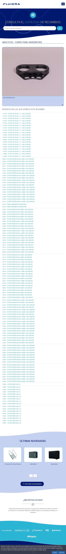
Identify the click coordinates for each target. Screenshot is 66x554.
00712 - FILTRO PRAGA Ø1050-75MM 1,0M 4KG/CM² (17, 255)
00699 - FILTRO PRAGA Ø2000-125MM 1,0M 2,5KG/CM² (18, 233)
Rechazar (61, 552)
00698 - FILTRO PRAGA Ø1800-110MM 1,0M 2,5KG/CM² (18, 231)
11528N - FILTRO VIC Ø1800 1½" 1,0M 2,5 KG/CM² (16, 154)
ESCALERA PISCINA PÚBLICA (13, 464)
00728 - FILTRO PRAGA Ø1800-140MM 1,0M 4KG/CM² (17, 283)
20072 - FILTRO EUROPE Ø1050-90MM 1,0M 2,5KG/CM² (18, 168)
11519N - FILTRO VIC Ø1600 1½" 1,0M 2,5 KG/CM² (16, 132)
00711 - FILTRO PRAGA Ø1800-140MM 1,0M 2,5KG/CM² (18, 249)
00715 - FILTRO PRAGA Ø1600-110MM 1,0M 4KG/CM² (17, 262)
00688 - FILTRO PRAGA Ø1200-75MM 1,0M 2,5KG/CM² (17, 212)
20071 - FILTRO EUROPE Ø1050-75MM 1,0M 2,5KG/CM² (18, 166)
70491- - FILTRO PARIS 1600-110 (11, 401)
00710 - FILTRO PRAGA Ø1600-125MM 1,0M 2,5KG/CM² (18, 247)
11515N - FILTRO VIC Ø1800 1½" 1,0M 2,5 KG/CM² (16, 123)
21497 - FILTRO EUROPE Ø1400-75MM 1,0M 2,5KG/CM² (18, 171)
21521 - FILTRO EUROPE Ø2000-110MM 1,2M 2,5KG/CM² (18, 324)
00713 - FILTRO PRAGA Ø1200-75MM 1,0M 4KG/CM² (17, 257)
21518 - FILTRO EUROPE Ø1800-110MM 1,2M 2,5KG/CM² (18, 316)
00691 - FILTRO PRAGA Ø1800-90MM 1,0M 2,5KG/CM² (17, 219)
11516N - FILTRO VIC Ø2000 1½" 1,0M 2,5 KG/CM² (16, 125)
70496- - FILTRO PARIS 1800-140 (11, 413)
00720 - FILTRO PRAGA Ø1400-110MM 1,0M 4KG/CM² (17, 271)
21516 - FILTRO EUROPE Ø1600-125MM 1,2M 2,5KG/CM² (18, 312)
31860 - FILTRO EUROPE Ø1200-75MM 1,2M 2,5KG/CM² (18, 340)
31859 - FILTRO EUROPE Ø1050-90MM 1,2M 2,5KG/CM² (18, 338)
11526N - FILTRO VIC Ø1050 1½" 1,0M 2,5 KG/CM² (16, 149)
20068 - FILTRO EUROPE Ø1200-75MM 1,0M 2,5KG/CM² (18, 159)
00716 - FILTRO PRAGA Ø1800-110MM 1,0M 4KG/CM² (17, 264)
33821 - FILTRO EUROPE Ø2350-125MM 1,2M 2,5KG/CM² (18, 348)
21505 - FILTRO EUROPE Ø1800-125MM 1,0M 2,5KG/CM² (18, 189)
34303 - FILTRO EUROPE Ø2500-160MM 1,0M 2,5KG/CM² (18, 367)
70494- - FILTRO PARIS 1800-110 (11, 409)
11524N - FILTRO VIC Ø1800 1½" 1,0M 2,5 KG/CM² (16, 144)
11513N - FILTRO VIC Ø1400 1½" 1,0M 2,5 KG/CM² (16, 118)
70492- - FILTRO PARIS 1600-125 (11, 403)
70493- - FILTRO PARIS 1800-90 (11, 406)
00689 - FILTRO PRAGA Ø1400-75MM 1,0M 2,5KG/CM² (17, 214)
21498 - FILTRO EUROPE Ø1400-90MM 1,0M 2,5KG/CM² (18, 173)
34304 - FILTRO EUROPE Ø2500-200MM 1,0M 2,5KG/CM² (18, 369)
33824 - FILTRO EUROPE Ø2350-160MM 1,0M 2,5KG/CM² (18, 355)
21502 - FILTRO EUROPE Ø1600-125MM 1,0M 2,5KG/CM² (18, 182)
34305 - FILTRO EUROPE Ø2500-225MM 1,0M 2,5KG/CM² (18, 372)
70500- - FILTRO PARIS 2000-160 (11, 423)
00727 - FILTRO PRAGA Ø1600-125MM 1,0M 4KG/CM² (17, 281)
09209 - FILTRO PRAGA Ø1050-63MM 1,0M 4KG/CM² (17, 288)
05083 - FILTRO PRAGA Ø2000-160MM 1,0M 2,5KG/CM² (18, 252)
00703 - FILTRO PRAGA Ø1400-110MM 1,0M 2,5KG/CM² (18, 238)
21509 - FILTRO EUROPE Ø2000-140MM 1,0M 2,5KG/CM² (18, 199)
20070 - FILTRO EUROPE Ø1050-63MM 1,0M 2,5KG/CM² (18, 164)
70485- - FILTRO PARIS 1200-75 (11, 387)
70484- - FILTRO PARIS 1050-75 (11, 384)
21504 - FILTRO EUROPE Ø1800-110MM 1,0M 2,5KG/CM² (18, 187)
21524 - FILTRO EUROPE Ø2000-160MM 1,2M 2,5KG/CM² (18, 331)
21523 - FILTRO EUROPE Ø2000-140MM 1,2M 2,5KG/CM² (18, 328)
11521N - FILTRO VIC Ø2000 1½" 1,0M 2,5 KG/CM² (16, 137)
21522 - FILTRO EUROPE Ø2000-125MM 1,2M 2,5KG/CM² (18, 326)
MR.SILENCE (54, 464)
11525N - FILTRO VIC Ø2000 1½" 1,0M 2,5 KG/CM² (16, 147)
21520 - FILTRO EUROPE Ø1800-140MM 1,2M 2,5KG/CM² (18, 321)
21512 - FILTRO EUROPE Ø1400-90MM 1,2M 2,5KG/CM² (18, 302)
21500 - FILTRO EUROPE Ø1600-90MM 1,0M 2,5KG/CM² (18, 178)
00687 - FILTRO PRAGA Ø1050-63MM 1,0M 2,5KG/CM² (17, 209)
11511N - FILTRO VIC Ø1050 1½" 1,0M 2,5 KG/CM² (16, 114)
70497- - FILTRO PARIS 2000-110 (11, 416)
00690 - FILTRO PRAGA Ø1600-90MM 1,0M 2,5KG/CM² (17, 216)
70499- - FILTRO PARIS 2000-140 (11, 420)
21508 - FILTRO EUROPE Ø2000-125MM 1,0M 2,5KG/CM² (18, 197)
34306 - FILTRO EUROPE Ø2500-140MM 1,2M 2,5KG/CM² (18, 374)
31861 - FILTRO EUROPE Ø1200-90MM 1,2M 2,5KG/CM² (18, 342)
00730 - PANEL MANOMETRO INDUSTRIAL (14, 207)
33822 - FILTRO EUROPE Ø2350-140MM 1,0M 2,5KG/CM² (18, 350)
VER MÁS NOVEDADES (33, 484)
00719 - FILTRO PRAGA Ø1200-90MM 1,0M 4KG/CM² (17, 269)
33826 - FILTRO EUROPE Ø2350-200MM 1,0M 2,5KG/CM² (18, 359)
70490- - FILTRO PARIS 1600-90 (11, 399)
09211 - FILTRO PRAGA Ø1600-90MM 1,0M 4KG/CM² (17, 292)
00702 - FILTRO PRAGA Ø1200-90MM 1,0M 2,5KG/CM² (17, 235)
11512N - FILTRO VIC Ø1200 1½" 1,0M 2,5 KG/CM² (16, 116)
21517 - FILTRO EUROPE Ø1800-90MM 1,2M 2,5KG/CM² (18, 314)
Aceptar (55, 552)
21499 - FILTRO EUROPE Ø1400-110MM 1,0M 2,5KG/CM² (18, 175)
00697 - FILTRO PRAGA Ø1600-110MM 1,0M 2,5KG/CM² (18, 228)
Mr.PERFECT (33, 464)
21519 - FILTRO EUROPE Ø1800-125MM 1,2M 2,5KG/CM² (18, 319)
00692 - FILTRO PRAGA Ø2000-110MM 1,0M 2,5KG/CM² (18, 221)
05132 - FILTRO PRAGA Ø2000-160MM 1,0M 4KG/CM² (17, 285)
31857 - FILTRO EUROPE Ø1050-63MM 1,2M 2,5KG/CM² (18, 333)
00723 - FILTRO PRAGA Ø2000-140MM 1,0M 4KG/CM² (17, 276)
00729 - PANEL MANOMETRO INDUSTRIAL (14, 204)
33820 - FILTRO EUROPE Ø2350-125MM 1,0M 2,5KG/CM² (18, 345)
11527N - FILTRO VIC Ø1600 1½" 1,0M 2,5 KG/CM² (16, 151)
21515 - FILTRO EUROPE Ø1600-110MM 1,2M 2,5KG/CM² (18, 309)
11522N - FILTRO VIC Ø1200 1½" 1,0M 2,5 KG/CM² (16, 139)
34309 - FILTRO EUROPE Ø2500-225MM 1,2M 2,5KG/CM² (18, 381)
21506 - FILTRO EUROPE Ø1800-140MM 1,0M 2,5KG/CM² (18, 192)
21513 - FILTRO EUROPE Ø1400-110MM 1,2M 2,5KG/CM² (18, 305)
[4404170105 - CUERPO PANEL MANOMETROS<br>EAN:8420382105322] (33, 71)
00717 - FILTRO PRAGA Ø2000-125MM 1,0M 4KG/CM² (17, 266)
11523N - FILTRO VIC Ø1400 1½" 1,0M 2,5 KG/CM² (16, 142)
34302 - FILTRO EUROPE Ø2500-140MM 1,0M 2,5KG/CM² (18, 365)
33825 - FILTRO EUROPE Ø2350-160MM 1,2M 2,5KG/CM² (18, 357)
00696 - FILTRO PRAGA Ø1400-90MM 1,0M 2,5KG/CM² (17, 226)
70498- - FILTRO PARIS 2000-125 (11, 418)
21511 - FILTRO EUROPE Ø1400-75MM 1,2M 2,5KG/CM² (18, 300)
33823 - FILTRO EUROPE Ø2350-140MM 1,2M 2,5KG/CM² (18, 352)
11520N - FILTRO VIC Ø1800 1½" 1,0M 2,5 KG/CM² (16, 135)
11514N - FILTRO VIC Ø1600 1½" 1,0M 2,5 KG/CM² (16, 121)
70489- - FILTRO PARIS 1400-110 (11, 396)
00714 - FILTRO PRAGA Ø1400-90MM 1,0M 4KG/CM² (17, 259)
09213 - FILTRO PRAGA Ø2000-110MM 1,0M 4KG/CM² (17, 297)
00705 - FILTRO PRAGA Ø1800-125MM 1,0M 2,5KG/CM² (18, 240)
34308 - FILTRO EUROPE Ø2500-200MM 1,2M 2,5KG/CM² (18, 379)
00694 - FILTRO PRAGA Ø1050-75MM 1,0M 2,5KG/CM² (17, 224)
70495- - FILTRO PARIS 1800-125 (11, 411)
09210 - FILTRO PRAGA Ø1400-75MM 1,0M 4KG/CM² (17, 290)
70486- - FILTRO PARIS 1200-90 (11, 389)
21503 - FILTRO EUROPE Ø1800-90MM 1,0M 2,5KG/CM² (18, 185)
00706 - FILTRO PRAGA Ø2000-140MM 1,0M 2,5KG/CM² (18, 242)
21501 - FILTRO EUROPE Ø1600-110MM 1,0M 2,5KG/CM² (18, 180)
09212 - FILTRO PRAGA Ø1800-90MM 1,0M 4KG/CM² (17, 295)
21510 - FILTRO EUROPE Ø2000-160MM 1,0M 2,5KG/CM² (18, 201)
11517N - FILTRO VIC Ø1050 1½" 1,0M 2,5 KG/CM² (16, 128)
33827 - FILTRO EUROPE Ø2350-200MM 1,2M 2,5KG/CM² (18, 362)
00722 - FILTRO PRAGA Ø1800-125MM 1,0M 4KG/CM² (17, 274)
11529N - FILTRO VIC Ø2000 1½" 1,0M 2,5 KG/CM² (16, 156)
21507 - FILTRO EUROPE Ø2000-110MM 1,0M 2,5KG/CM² (18, 194)
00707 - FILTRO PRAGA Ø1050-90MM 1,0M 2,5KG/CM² (17, 245)
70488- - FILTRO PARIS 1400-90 (11, 394)
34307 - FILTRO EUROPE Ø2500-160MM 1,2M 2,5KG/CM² (18, 376)
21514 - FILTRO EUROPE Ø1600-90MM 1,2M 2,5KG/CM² (18, 307)
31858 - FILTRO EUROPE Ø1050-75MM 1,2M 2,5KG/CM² (18, 335)
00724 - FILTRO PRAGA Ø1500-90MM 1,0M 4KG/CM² (17, 278)
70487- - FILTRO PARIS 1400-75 (11, 392)
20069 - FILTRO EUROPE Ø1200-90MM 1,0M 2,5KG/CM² (18, 161)
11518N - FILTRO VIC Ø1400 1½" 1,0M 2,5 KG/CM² (16, 130)
